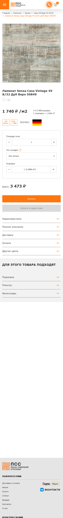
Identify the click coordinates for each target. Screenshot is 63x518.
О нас (4, 508)
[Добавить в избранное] (4, 100)
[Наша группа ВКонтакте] (50, 489)
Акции (5, 487)
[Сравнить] (8, 100)
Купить (31, 198)
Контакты (6, 504)
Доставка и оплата (11, 483)
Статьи (5, 496)
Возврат (6, 500)
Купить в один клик (31, 208)
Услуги (5, 491)
